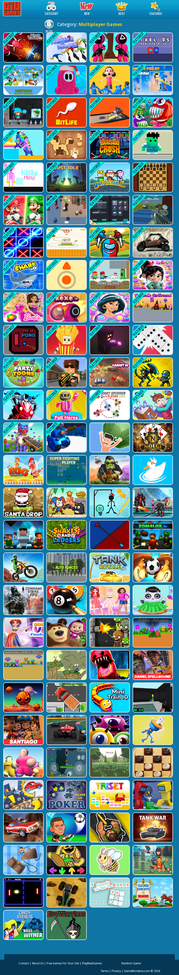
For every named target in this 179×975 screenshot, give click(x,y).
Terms (104, 971)
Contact (24, 963)
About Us (38, 963)
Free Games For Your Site (63, 963)
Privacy (116, 971)
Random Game (131, 963)
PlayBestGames (92, 963)
